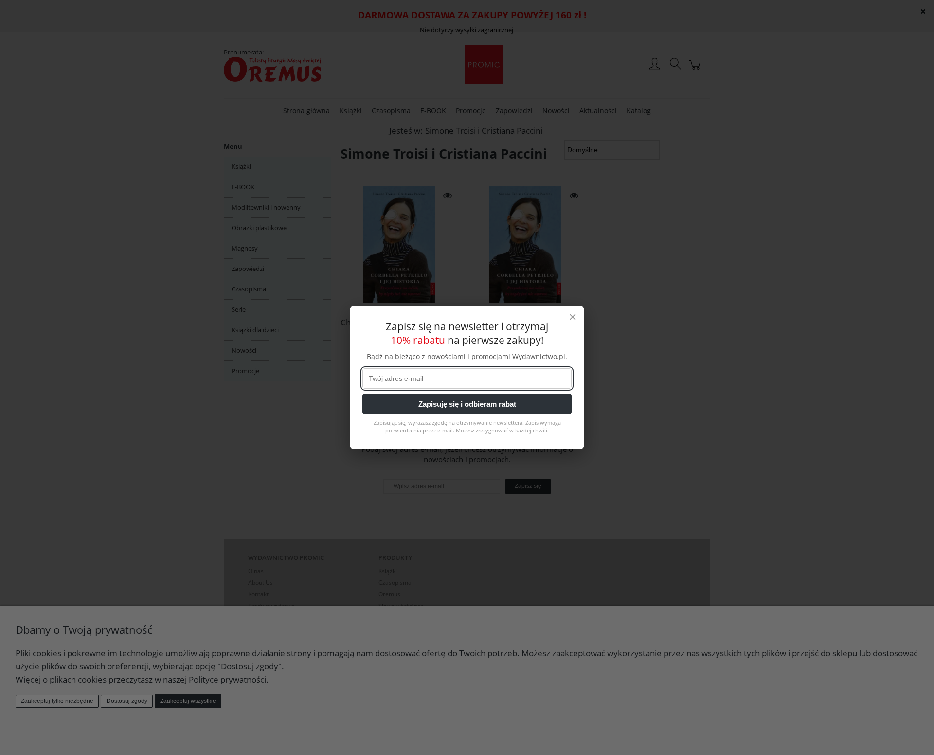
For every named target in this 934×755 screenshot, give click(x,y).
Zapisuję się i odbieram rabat (467, 404)
